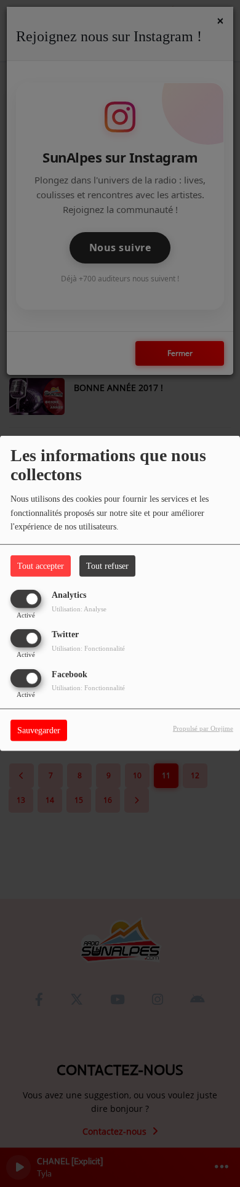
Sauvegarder (38, 729)
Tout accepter (40, 566)
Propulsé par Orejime (203, 727)
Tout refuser (107, 566)
